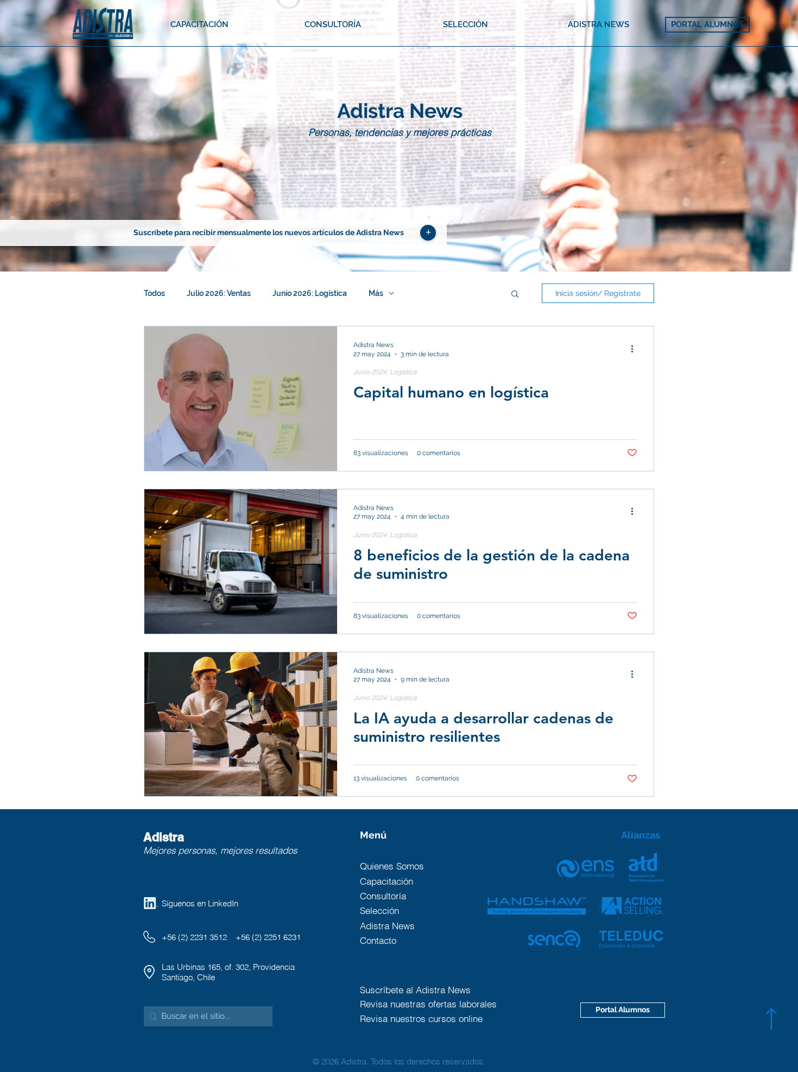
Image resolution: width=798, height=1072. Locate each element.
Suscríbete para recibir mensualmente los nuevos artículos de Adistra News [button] (269, 232)
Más (376, 293)
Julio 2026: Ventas (219, 293)
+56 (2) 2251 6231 (268, 937)
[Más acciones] (635, 348)
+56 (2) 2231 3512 (194, 937)
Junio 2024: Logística (385, 372)
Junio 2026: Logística (310, 293)
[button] (428, 233)
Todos (154, 293)
